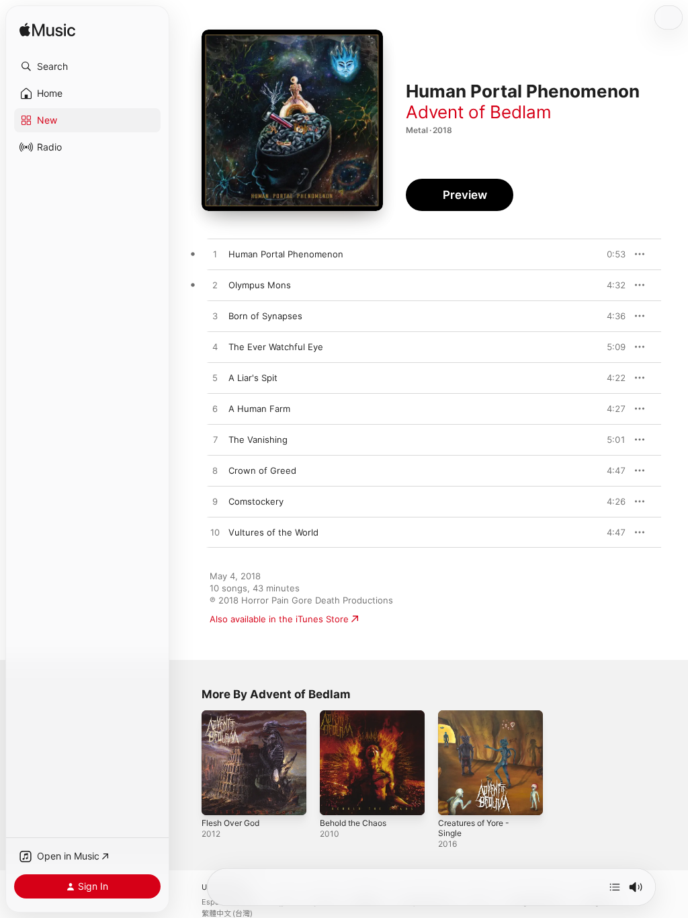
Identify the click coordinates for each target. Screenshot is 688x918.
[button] (87, 66)
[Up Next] (615, 887)
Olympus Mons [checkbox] (259, 285)
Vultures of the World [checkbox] (273, 532)
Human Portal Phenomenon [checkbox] (285, 254)
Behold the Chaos (353, 823)
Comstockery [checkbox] (256, 501)
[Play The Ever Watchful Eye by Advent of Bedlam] (215, 347)
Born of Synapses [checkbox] (265, 315)
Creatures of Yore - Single (473, 828)
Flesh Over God (230, 823)
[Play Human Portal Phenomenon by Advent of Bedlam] (215, 255)
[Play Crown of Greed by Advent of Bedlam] (215, 471)
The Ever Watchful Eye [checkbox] (275, 346)
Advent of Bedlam (479, 111)
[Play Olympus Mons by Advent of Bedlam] (215, 286)
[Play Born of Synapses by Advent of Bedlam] (215, 316)
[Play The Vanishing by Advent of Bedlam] (215, 440)
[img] (47, 30)
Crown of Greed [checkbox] (262, 470)
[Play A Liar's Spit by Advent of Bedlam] (215, 378)
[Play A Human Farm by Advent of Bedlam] (215, 409)
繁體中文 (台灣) (227, 913)
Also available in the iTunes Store (279, 619)
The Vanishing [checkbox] (258, 439)
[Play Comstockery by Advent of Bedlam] (215, 502)
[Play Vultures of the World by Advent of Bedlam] (215, 533)
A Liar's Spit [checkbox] (252, 377)
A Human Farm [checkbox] (259, 408)
